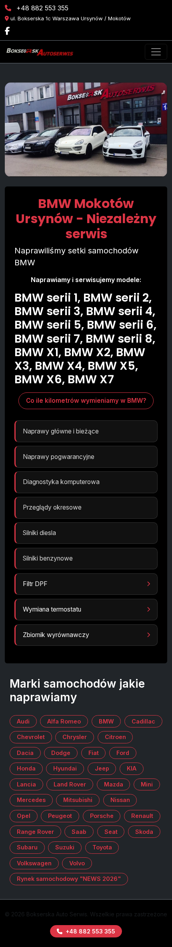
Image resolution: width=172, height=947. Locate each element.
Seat (111, 831)
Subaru (27, 847)
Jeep (102, 768)
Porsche (102, 815)
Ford (122, 752)
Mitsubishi (77, 799)
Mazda (113, 784)
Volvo (77, 863)
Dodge (60, 752)
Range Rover (35, 831)
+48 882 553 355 (42, 8)
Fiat (93, 752)
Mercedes (31, 799)
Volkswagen (34, 863)
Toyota (102, 847)
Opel (23, 815)
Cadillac (143, 721)
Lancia (26, 784)
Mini (147, 784)
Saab (79, 831)
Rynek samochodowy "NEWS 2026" (69, 878)
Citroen (115, 736)
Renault (142, 815)
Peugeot (60, 815)
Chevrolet (31, 736)
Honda (26, 768)
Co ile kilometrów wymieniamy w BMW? (86, 400)
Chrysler (74, 736)
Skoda (144, 831)
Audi (23, 721)
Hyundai (65, 768)
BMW (106, 721)
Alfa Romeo (64, 721)
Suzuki (64, 847)
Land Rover (70, 784)
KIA (131, 768)
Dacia (25, 752)
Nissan (120, 799)
